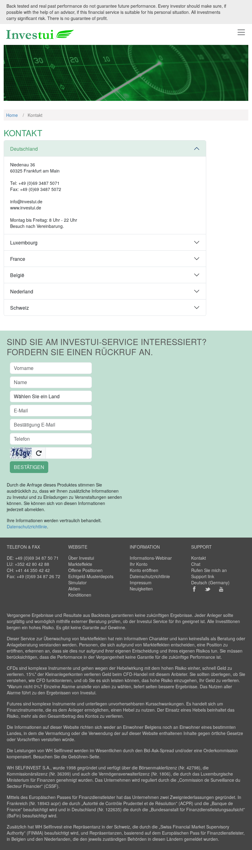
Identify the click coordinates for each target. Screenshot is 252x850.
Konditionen (79, 595)
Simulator (77, 582)
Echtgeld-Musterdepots (90, 576)
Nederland (21, 291)
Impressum (141, 582)
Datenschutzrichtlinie (27, 526)
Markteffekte (80, 564)
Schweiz (19, 307)
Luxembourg (23, 242)
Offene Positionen (85, 570)
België (17, 275)
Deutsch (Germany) (210, 582)
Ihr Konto (139, 564)
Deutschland (24, 148)
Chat (195, 564)
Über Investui (81, 558)
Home (12, 115)
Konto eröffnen (144, 570)
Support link (202, 576)
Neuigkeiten (141, 589)
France (17, 258)
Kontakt (198, 558)
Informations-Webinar (151, 558)
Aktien (74, 589)
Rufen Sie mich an (209, 570)
